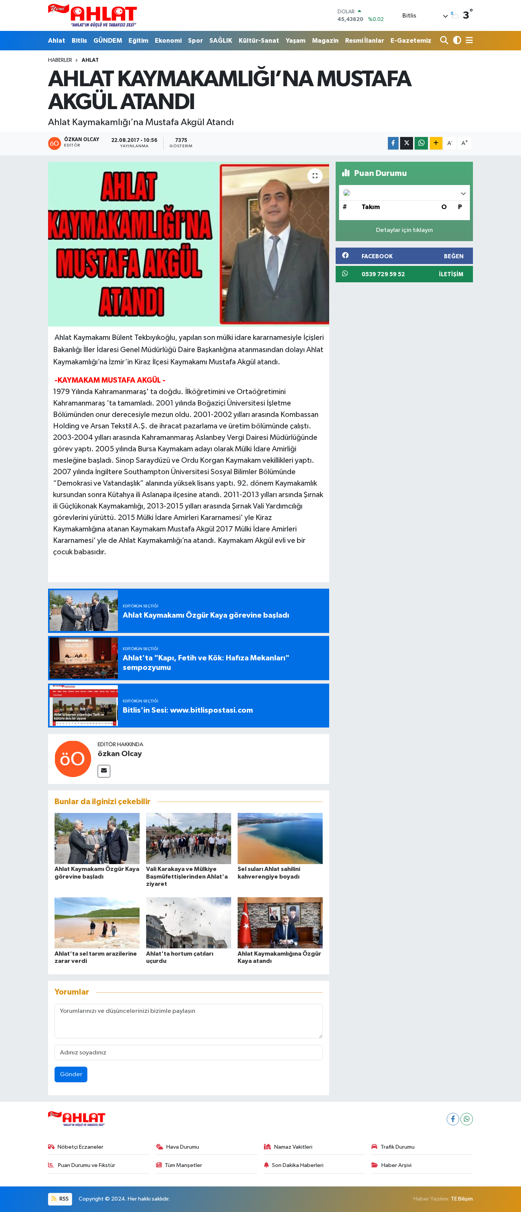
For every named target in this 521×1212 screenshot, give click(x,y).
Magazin (325, 40)
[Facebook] (453, 1119)
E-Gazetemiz (411, 40)
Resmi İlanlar (364, 40)
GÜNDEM (107, 40)
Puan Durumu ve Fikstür (86, 1165)
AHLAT (90, 60)
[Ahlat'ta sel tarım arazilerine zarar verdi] (97, 922)
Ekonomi (168, 40)
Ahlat (56, 40)
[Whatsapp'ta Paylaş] (421, 143)
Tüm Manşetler (183, 1165)
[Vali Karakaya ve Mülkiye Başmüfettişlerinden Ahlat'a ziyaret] (188, 838)
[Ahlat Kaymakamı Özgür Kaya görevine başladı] (97, 838)
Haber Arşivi (396, 1165)
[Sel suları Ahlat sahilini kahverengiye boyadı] (280, 838)
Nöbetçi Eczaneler (80, 1147)
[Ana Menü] (468, 40)
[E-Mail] (104, 771)
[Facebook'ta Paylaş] (393, 143)
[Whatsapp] (466, 1119)
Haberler (60, 60)
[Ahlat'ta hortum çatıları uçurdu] (188, 922)
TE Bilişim (462, 1199)
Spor (195, 40)
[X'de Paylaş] (406, 143)
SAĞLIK (220, 40)
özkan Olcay (120, 754)
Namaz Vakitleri (293, 1147)
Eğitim (138, 40)
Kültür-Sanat (259, 40)
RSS (63, 1199)
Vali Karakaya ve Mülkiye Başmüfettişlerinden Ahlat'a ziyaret (187, 876)
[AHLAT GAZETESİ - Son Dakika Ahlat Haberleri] (92, 15)
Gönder (71, 1074)
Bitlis (79, 40)
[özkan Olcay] (73, 758)
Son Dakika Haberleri (297, 1165)
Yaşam (296, 40)
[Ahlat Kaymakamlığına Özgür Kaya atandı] (280, 922)
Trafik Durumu (398, 1147)
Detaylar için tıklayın (404, 230)
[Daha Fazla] (436, 143)
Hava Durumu (182, 1147)
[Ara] (445, 40)
